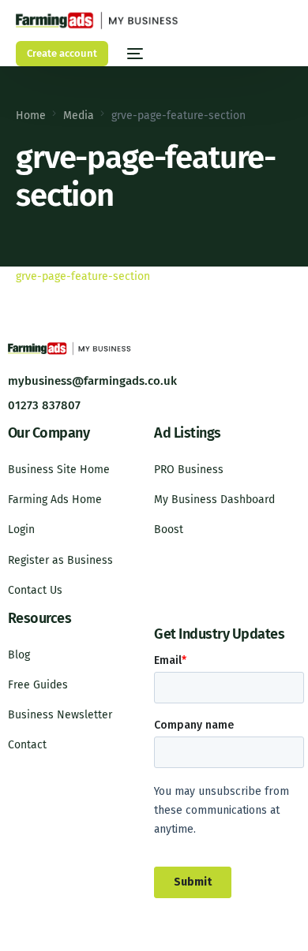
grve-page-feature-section (83, 276)
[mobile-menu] (133, 53)
